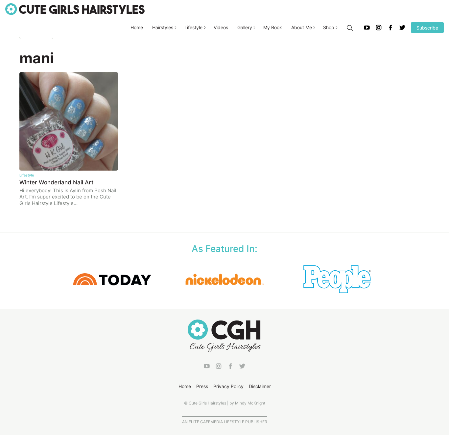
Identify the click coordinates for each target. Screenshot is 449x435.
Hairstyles (162, 27)
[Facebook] (390, 27)
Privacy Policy (228, 386)
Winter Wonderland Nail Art (56, 182)
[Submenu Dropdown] (175, 27)
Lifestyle (193, 27)
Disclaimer (260, 386)
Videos (221, 27)
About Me (301, 27)
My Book (272, 27)
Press (202, 386)
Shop (328, 27)
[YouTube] (367, 27)
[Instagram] (378, 27)
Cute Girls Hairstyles (75, 9)
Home (136, 27)
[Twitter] (402, 27)
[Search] (349, 27)
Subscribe (427, 28)
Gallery (244, 27)
